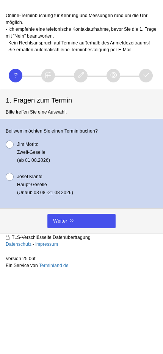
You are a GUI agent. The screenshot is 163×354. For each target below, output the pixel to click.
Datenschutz (18, 244)
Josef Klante (45, 184)
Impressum (46, 244)
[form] (81, 161)
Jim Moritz (33, 152)
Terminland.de (54, 265)
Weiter (60, 221)
